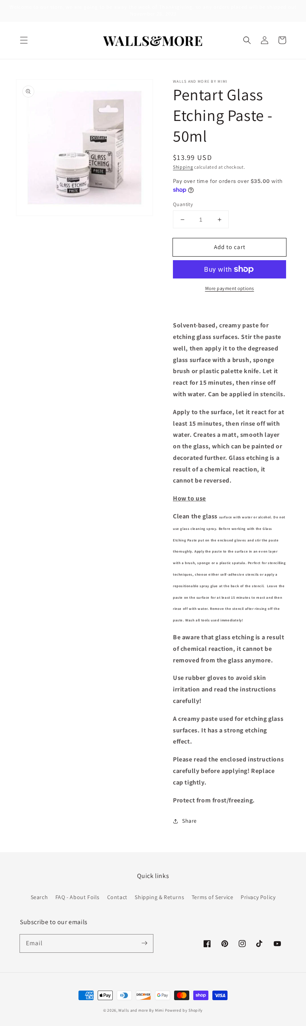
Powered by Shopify (184, 1010)
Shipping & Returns (159, 897)
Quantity (183, 204)
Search (39, 897)
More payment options (229, 288)
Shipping (183, 167)
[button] (24, 40)
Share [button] (189, 820)
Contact (117, 897)
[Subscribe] (144, 943)
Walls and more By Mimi (140, 1010)
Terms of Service (212, 897)
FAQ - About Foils (77, 897)
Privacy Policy (258, 897)
